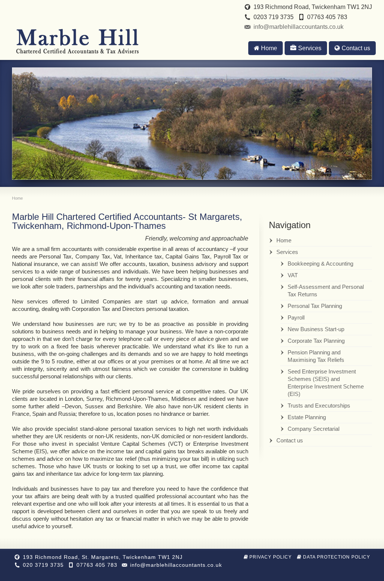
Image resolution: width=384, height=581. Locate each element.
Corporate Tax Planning (316, 341)
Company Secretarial (313, 429)
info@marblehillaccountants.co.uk (299, 27)
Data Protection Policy (336, 557)
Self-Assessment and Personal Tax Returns (326, 290)
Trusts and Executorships (319, 405)
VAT (293, 275)
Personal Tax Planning (315, 306)
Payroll (296, 317)
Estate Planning (307, 417)
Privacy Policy (270, 557)
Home (269, 48)
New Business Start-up (316, 329)
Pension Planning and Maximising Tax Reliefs (316, 356)
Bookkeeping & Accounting (320, 263)
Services (309, 48)
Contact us (356, 48)
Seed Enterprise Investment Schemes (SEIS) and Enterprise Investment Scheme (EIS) (326, 382)
